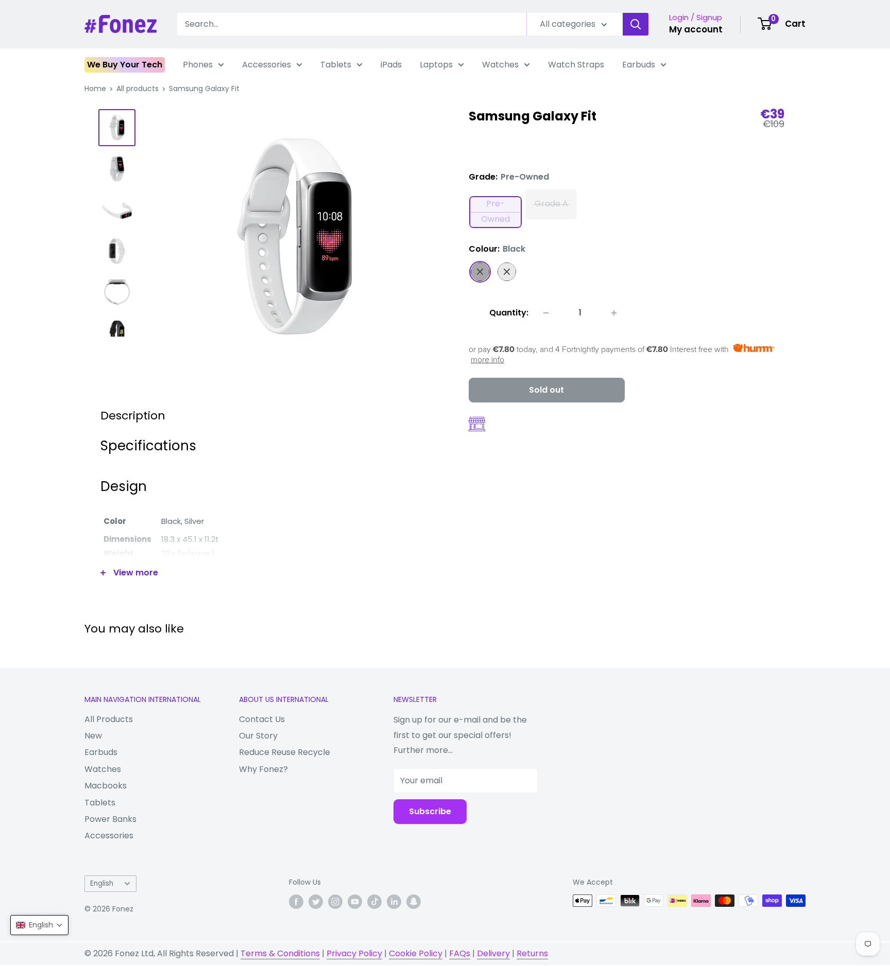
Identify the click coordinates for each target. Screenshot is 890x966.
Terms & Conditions (280, 953)
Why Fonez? (263, 769)
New (93, 736)
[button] (39, 925)
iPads (391, 65)
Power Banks (110, 819)
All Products (108, 719)
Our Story (258, 736)
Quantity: (508, 313)
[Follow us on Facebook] (296, 901)
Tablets (335, 65)
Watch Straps (576, 65)
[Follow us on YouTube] (355, 901)
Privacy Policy (354, 953)
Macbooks (105, 786)
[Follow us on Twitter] (316, 901)
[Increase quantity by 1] (614, 313)
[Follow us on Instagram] (335, 901)
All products (137, 88)
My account (696, 29)
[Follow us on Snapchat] (413, 901)
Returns (532, 953)
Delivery (493, 953)
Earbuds (638, 65)
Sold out (546, 390)
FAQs (459, 953)
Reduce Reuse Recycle (284, 752)
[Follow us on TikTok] (374, 901)
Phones (198, 65)
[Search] (635, 24)
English (101, 883)
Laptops (436, 65)
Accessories (266, 65)
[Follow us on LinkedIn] (394, 901)
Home (95, 88)
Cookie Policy (415, 953)
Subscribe (430, 811)
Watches (500, 65)
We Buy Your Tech (124, 65)
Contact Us (262, 719)
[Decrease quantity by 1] (546, 313)
